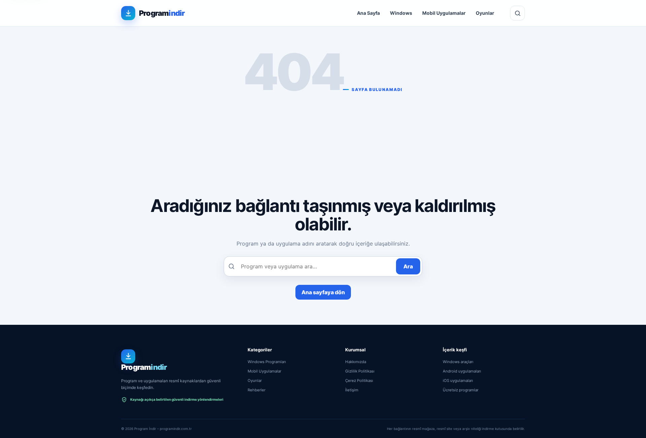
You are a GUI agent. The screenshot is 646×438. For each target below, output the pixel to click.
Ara (408, 266)
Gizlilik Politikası (359, 371)
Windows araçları (458, 361)
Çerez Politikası (359, 380)
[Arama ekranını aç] (517, 13)
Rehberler (256, 390)
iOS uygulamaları (458, 380)
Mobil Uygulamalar (444, 13)
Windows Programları (267, 361)
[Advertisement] (323, 142)
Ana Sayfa (368, 13)
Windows (401, 13)
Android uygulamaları (462, 371)
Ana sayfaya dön (323, 292)
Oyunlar (485, 13)
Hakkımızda (355, 361)
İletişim (351, 390)
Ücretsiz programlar (460, 390)
